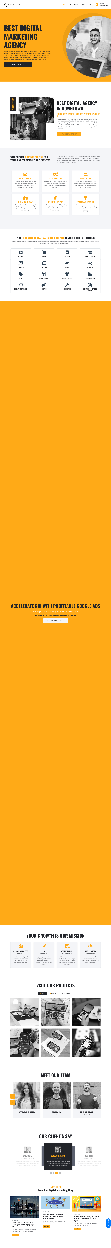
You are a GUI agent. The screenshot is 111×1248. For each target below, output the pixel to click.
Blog (90, 5)
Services (76, 5)
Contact (84, 5)
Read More (15, 1235)
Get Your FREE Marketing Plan (18, 64)
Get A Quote (108, 1223)
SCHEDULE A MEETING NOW (55, 620)
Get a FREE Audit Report (69, 134)
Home (64, 5)
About (69, 5)
